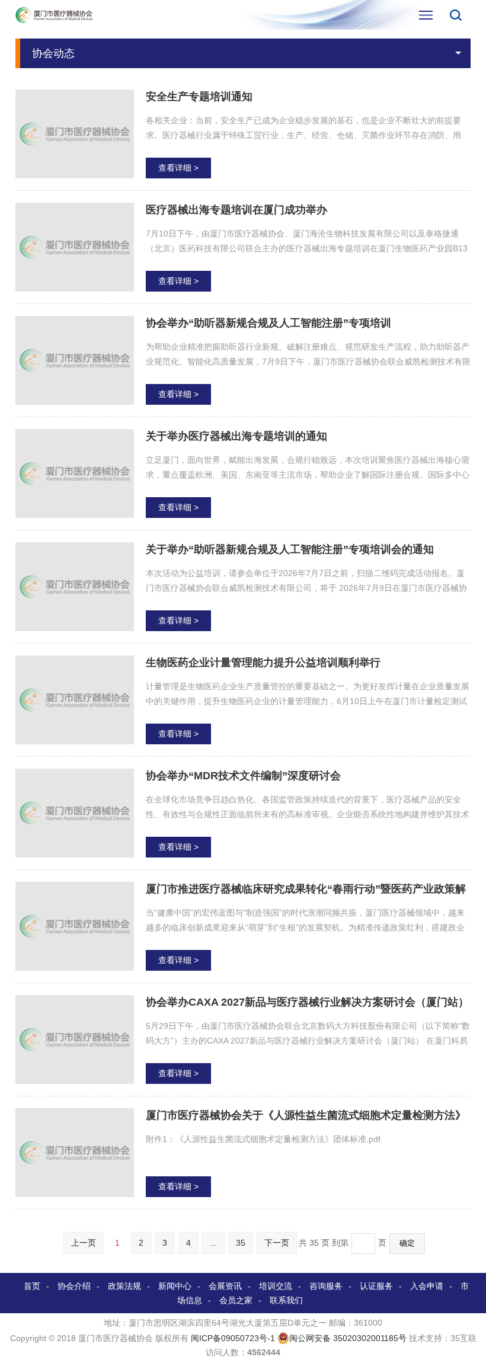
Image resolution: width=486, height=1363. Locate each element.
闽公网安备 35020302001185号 (348, 1338)
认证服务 (376, 1286)
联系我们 (286, 1300)
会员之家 (235, 1300)
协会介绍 (74, 1286)
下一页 (276, 1242)
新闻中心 (174, 1286)
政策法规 (124, 1286)
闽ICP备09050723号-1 (233, 1338)
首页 (32, 1286)
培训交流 (275, 1286)
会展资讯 (225, 1286)
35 (240, 1242)
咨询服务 (326, 1286)
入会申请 (426, 1286)
